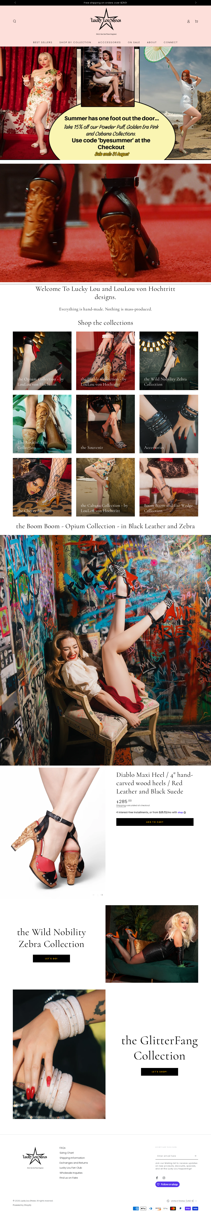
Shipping (121, 805)
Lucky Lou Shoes (28, 1200)
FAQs (62, 1148)
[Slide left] (15, 3)
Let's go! (51, 958)
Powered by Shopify (22, 1205)
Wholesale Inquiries (71, 1173)
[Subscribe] (196, 1156)
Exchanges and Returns (74, 1163)
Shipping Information (72, 1158)
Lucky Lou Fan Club (71, 1168)
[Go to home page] (105, 21)
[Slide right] (195, 3)
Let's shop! (159, 1071)
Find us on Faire (69, 1178)
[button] (15, 21)
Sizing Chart (67, 1153)
